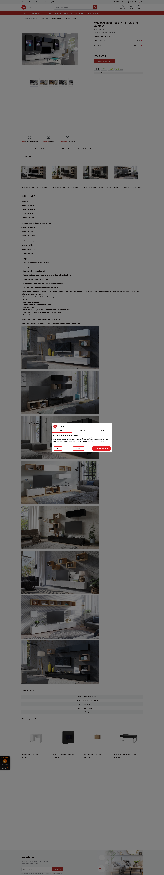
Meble (23, 13)
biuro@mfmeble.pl (130, 2)
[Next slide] (76, 49)
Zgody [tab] (62, 430)
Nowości (48, 13)
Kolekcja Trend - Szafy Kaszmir (74, 13)
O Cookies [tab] (102, 430)
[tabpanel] (34, 82)
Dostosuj (78, 448)
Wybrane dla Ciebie (67, 149)
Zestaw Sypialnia (92, 13)
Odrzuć (58, 448)
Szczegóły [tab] (82, 430)
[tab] (27, 149)
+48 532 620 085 (118, 2)
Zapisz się (57, 869)
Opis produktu (40, 149)
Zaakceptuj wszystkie (101, 448)
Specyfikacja (53, 149)
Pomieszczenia (36, 13)
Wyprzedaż (57, 13)
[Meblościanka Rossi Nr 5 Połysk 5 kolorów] (50, 49)
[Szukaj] (95, 7)
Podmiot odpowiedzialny (86, 149)
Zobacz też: (27, 149)
